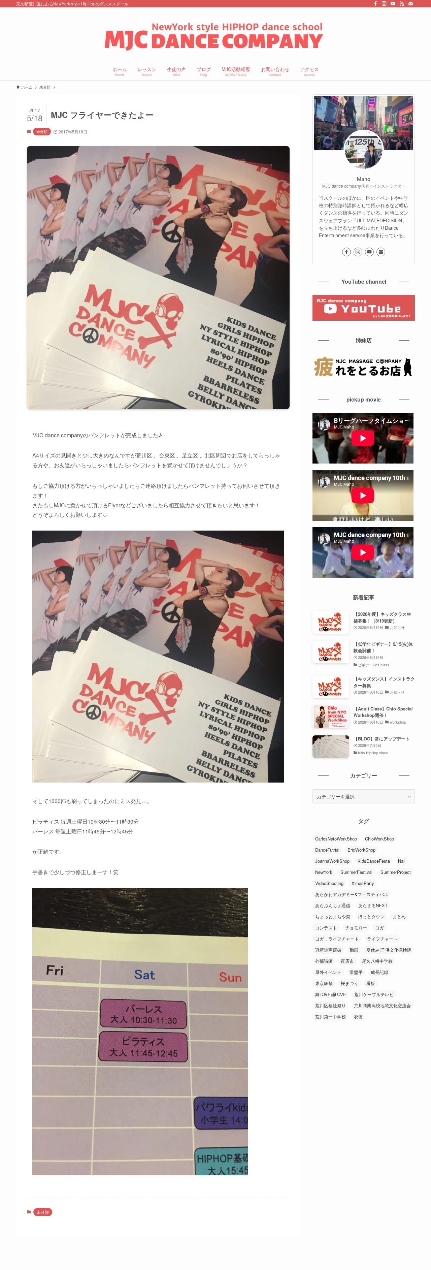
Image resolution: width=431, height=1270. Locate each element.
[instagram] (384, 3)
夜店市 (347, 961)
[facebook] (375, 3)
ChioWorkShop (379, 838)
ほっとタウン (371, 916)
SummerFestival (356, 872)
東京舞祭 (324, 983)
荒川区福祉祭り (330, 1005)
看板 (370, 983)
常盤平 (356, 972)
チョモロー (356, 927)
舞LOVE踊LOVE (330, 994)
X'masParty (363, 883)
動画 (354, 950)
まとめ (399, 916)
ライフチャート (382, 938)
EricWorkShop (361, 850)
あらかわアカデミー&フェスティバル (351, 894)
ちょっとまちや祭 (332, 916)
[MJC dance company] (215, 35)
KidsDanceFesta (374, 861)
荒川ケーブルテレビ (374, 994)
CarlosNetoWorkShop (336, 838)
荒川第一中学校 (330, 1016)
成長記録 (379, 972)
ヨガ (379, 927)
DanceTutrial (327, 850)
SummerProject (395, 872)
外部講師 (324, 961)
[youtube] (393, 3)
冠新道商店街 (328, 950)
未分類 (41, 131)
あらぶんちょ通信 (332, 905)
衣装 (358, 1016)
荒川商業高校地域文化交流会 (382, 1005)
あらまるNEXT (373, 905)
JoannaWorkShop (332, 861)
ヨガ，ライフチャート (337, 938)
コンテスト (326, 927)
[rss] (401, 3)
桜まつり (349, 983)
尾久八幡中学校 (377, 961)
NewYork (323, 872)
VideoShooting (329, 883)
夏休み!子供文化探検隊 (388, 950)
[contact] (410, 3)
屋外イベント (328, 972)
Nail (401, 861)
